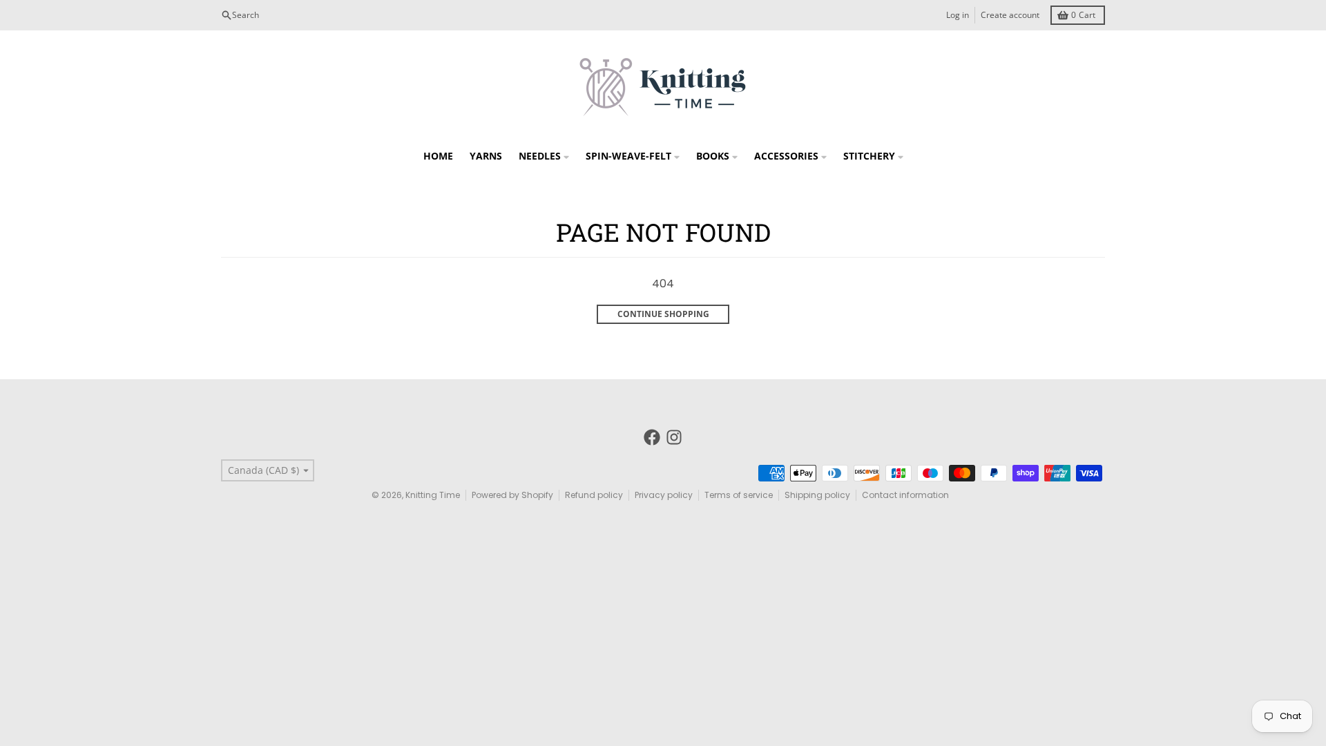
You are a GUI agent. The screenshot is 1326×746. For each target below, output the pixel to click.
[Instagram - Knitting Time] (674, 437)
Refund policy (594, 495)
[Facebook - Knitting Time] (652, 437)
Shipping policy (817, 495)
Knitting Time (432, 495)
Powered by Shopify (512, 495)
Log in (957, 15)
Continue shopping (663, 314)
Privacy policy (664, 495)
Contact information (905, 495)
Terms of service (738, 495)
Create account (1010, 15)
